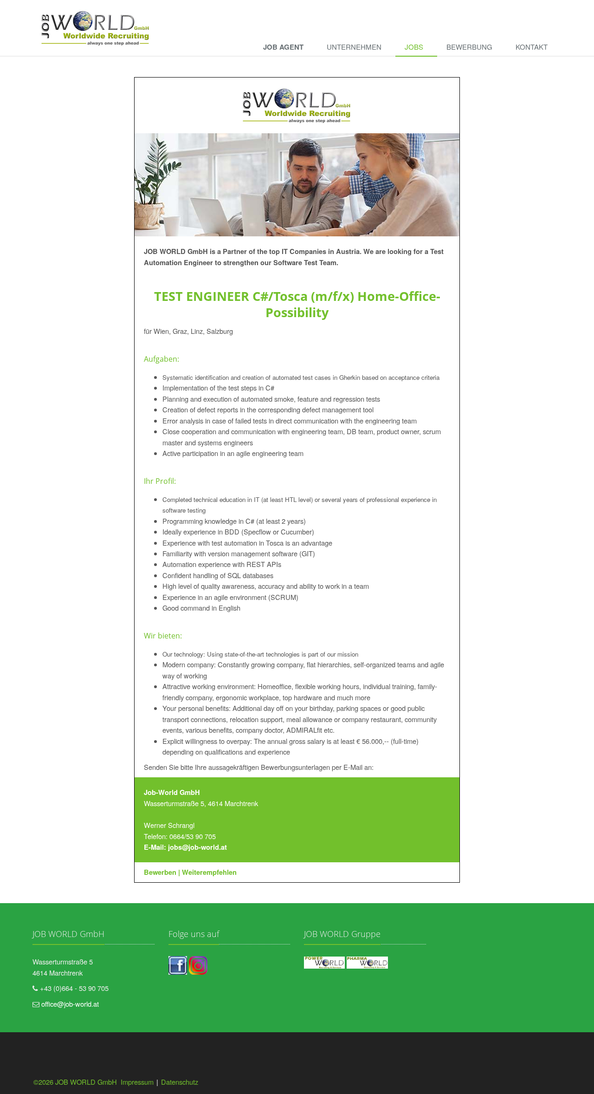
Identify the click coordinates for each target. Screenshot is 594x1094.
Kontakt (532, 47)
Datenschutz (179, 1082)
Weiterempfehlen (209, 872)
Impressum (137, 1082)
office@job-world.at (70, 1004)
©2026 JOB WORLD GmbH (76, 1082)
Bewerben (160, 872)
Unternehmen (354, 47)
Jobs (414, 47)
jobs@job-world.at (197, 847)
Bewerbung (469, 47)
